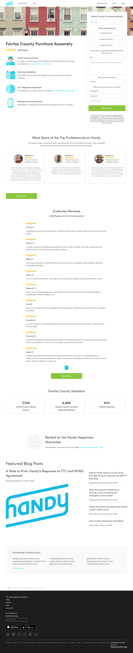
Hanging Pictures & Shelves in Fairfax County (29, 561)
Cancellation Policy (88, 642)
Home (11, 588)
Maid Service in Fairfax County (61, 564)
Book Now (21, 196)
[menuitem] (23, 3)
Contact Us (9, 608)
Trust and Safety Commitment (40, 64)
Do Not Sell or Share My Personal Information (53, 642)
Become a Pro (102, 3)
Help (114, 3)
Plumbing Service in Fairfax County (100, 561)
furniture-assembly (27, 588)
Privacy (15, 642)
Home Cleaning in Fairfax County (24, 564)
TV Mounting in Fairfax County (98, 564)
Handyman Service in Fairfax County (25, 559)
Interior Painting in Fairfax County (62, 561)
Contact (8, 642)
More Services (17, 568)
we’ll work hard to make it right (63, 91)
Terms (79, 642)
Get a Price (107, 108)
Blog (34, 3)
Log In (123, 3)
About (8, 600)
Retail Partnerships (12, 616)
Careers (8, 602)
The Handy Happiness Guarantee (16, 597)
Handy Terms (116, 115)
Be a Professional (11, 613)
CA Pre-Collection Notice (27, 642)
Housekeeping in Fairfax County (61, 559)
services (17, 588)
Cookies (72, 642)
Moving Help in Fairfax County (98, 559)
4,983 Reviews (22, 50)
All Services (22, 3)
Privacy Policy (94, 117)
